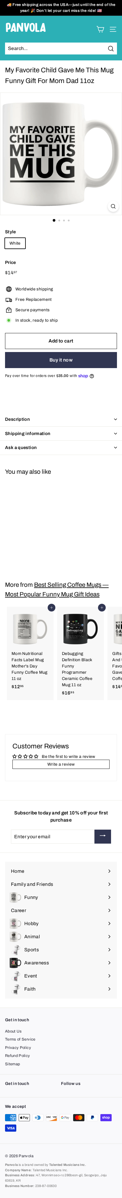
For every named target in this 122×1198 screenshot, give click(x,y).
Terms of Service (20, 1039)
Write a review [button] (61, 764)
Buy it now (61, 359)
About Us (13, 1031)
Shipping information (28, 433)
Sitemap (12, 1064)
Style (10, 231)
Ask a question (21, 447)
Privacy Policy (18, 1048)
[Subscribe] (102, 837)
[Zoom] (113, 206)
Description (17, 419)
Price (10, 262)
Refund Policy (17, 1056)
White (15, 243)
